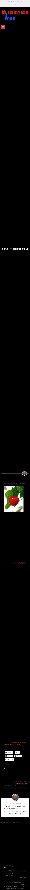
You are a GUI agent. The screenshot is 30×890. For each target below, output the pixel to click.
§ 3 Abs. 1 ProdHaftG (19, 563)
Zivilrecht (17, 478)
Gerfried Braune (15, 803)
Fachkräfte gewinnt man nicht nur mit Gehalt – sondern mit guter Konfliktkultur (16, 873)
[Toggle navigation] (3, 27)
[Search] (27, 27)
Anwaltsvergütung (19, 476)
